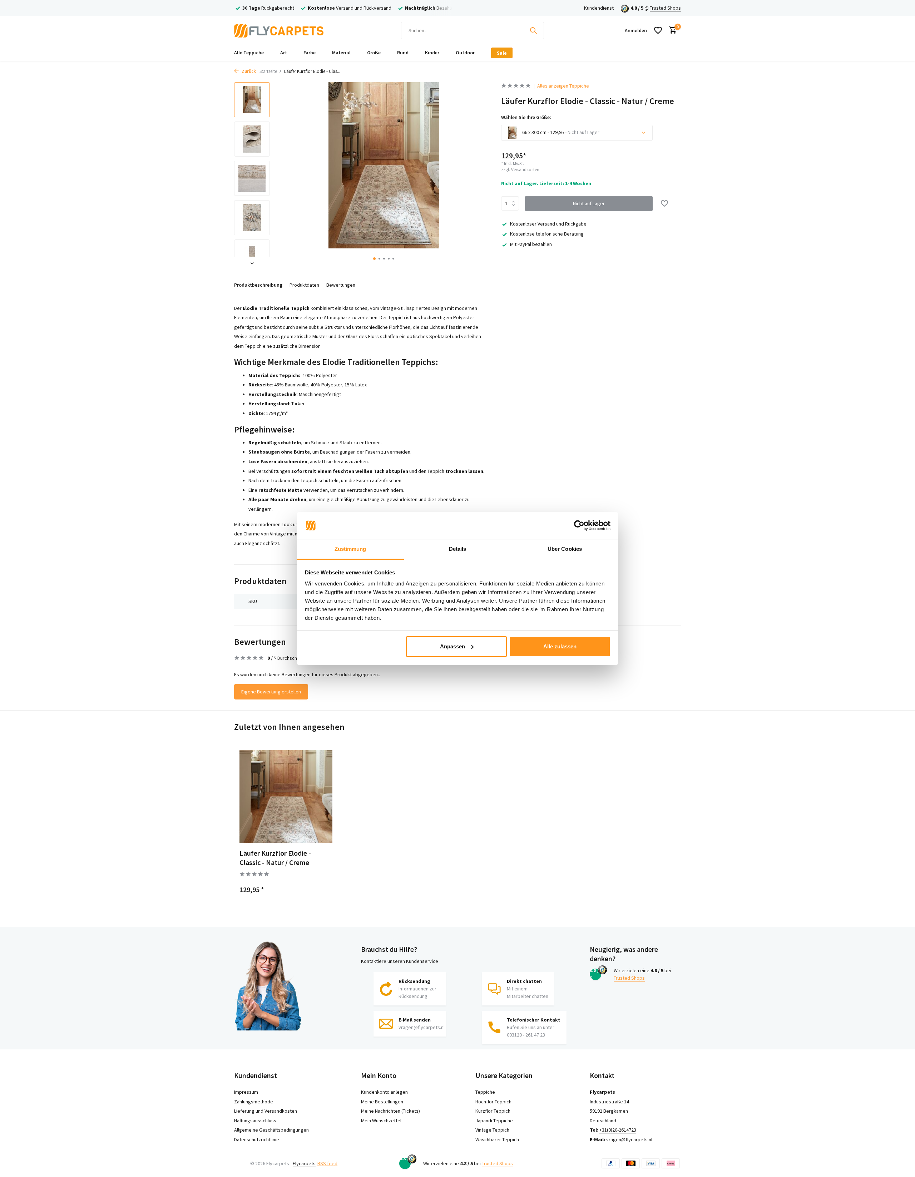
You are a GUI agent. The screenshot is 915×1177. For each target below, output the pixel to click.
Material (341, 52)
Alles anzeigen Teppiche (563, 86)
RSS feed (327, 1163)
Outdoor (465, 52)
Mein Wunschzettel (381, 1120)
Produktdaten (304, 285)
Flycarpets (304, 1163)
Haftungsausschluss (255, 1120)
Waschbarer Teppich (497, 1139)
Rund (403, 52)
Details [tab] (457, 549)
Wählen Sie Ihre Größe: (526, 117)
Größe (374, 52)
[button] (374, 258)
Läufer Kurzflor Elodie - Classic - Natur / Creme (275, 858)
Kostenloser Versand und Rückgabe (548, 224)
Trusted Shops (665, 8)
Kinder (432, 52)
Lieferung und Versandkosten (265, 1111)
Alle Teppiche (249, 52)
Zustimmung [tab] (350, 549)
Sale (502, 53)
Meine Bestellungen (382, 1101)
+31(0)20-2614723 (617, 1130)
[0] (671, 30)
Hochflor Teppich (493, 1101)
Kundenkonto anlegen (384, 1092)
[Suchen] (533, 30)
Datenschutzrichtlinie (256, 1139)
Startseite (268, 71)
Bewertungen (340, 285)
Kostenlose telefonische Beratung (547, 234)
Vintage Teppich (492, 1130)
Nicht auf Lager (589, 203)
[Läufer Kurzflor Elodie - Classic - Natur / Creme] (285, 796)
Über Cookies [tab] (565, 549)
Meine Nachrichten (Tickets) (390, 1111)
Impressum (246, 1092)
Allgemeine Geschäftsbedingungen (271, 1130)
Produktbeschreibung (258, 285)
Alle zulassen (560, 646)
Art (283, 52)
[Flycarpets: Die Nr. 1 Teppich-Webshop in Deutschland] (278, 30)
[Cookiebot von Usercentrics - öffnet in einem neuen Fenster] (579, 525)
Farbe (309, 52)
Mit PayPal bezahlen (531, 244)
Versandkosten (525, 170)
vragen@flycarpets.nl (629, 1139)
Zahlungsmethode (253, 1101)
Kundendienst (599, 8)
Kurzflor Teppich (492, 1111)
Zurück (248, 71)
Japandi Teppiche (494, 1120)
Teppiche (485, 1092)
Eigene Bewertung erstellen (271, 691)
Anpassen (452, 646)
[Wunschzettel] (658, 30)
